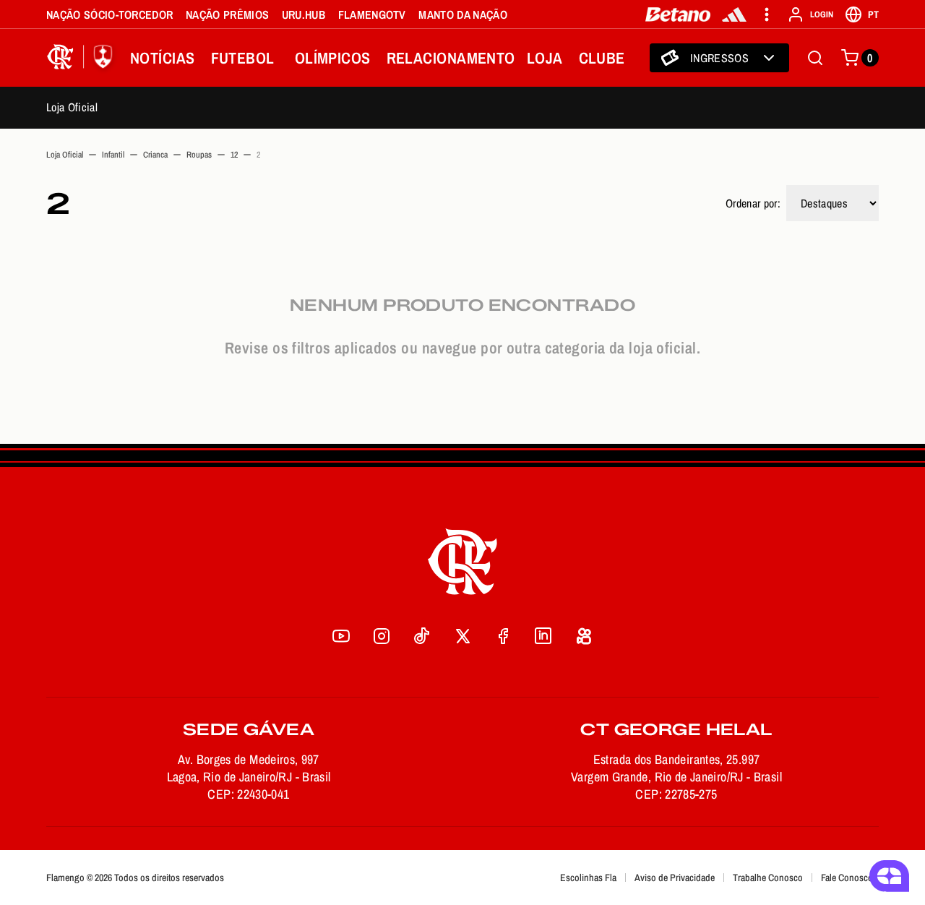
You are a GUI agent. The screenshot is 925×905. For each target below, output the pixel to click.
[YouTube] (341, 636)
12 (234, 154)
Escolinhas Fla (588, 877)
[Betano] (678, 14)
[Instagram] (381, 636)
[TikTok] (422, 636)
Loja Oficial (72, 107)
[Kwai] (583, 636)
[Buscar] (815, 57)
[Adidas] (734, 14)
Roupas (199, 154)
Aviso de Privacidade (674, 877)
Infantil (113, 154)
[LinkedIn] (543, 636)
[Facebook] (503, 636)
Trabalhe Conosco (768, 877)
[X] (462, 636)
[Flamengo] (82, 57)
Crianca (155, 154)
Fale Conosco (847, 877)
